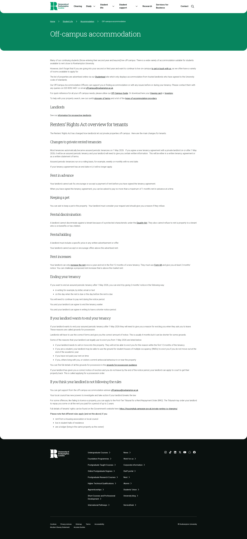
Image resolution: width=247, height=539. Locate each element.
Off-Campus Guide (119, 93)
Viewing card (156, 93)
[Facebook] (194, 453)
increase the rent (78, 265)
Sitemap (79, 524)
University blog (129, 496)
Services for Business (162, 6)
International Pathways (97, 505)
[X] (180, 453)
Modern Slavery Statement (60, 527)
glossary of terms (102, 98)
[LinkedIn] (175, 453)
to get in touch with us (161, 68)
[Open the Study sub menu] (94, 6)
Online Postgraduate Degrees (100, 471)
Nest (125, 477)
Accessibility (99, 524)
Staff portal (128, 471)
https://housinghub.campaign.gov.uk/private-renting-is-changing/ (149, 408)
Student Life (68, 21)
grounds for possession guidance (122, 365)
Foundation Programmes (98, 459)
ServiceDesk (128, 505)
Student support (123, 6)
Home (52, 21)
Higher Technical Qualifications (101, 483)
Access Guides (79, 527)
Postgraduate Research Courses (102, 477)
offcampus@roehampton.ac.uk (99, 88)
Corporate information (133, 465)
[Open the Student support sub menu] (136, 6)
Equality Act (142, 223)
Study (88, 6)
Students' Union (130, 489)
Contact (184, 6)
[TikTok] (170, 453)
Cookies (53, 524)
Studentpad (100, 77)
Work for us (128, 459)
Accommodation (87, 21)
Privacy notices (66, 524)
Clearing (78, 6)
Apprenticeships (95, 489)
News (125, 452)
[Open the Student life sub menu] (113, 6)
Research (147, 6)
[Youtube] (184, 453)
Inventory (169, 93)
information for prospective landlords (74, 115)
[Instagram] (165, 453)
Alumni (126, 483)
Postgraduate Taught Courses (100, 465)
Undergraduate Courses (98, 452)
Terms (88, 524)
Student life (104, 6)
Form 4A (158, 265)
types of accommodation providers (141, 98)
